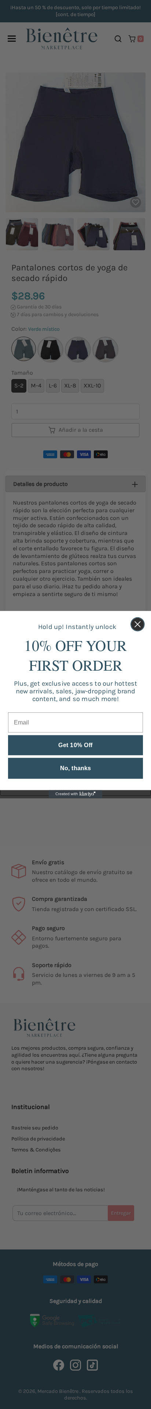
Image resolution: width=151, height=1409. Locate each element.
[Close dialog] (137, 624)
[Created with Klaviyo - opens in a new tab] (75, 794)
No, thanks (75, 768)
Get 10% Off (75, 745)
